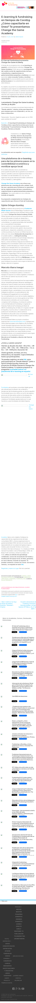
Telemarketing (19, 936)
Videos (7, 956)
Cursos (29, 576)
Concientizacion (9, 946)
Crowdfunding (19, 938)
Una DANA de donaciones (19, 696)
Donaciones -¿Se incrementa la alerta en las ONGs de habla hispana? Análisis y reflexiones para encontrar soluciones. (23, 813)
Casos (7, 943)
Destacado (4, 577)
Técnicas (17, 907)
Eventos (18, 978)
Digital (7, 938)
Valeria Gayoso (19, 36)
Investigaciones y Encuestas (9, 969)
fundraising (19, 578)
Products (7, 980)
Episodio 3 (4, 123)
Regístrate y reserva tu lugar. (10, 568)
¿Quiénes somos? (18, 975)
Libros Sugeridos (7, 974)
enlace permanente (6, 580)
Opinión (7, 951)
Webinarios (7, 966)
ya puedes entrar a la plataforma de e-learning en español (15, 370)
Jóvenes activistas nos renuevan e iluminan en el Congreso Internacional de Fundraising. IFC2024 (23, 735)
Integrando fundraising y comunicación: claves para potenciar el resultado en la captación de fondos (23, 864)
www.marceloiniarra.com (17, 321)
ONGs (24, 578)
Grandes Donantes (18, 920)
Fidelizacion (18, 934)
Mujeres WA (18, 980)
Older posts (3, 901)
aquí (16, 594)
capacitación (4, 578)
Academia (23, 576)
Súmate (7, 978)
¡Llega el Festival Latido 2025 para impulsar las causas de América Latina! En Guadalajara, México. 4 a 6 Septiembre (23, 653)
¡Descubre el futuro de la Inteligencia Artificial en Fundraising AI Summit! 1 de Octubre (23, 802)
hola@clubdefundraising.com (9, 596)
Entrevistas (11, 577)
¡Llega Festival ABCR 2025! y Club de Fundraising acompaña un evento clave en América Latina (23, 663)
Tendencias (7, 953)
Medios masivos (19, 911)
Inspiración (6, 941)
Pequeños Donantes (18, 915)
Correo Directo (19, 925)
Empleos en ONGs (18, 956)
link (25, 359)
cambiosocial (27, 577)
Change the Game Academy (10, 183)
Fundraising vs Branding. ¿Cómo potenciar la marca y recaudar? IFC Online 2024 (22, 745)
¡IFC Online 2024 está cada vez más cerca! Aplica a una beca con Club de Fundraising (23, 769)
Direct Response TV (19, 930)
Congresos (7, 961)
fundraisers (12, 578)
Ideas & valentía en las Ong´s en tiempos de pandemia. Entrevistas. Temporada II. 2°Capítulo (8, 604)
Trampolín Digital (6, 982)
